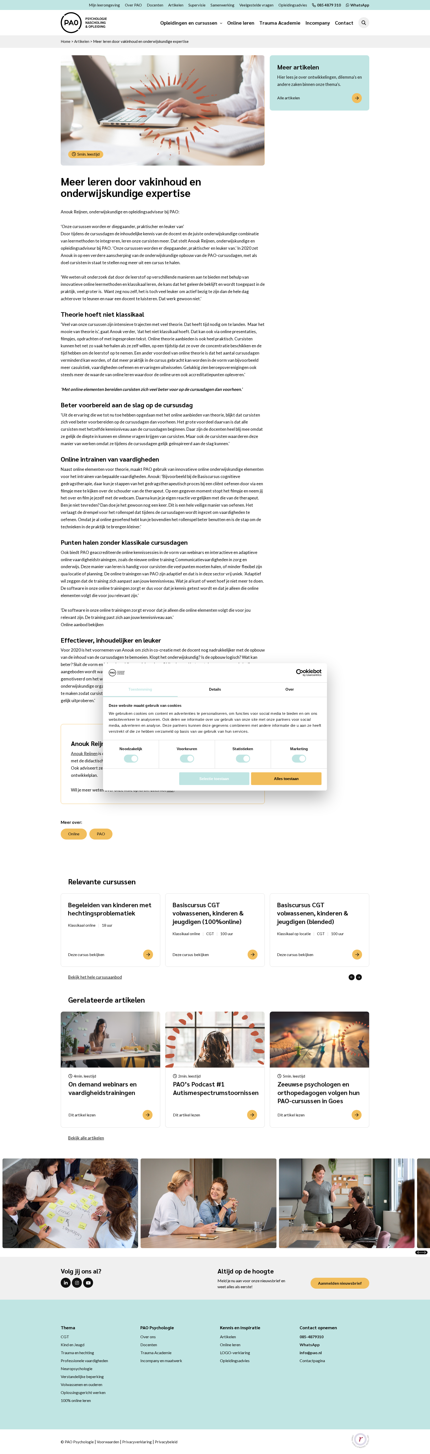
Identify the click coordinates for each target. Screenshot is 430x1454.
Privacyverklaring (137, 1442)
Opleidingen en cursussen (188, 22)
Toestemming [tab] (140, 689)
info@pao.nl (311, 1352)
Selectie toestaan (214, 779)
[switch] (187, 759)
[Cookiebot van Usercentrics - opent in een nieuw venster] (300, 672)
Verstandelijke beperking (82, 1376)
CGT (65, 1336)
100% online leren (76, 1400)
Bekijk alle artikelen (86, 1138)
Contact (344, 22)
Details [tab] (215, 689)
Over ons (148, 1336)
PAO (101, 833)
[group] (110, 930)
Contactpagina (312, 1360)
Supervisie (197, 5)
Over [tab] (289, 689)
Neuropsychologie (76, 1368)
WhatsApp (359, 5)
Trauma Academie (279, 22)
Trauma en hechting (77, 1352)
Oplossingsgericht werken (83, 1392)
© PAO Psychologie (77, 1442)
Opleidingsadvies (292, 5)
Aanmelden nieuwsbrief (340, 1283)
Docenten (155, 5)
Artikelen (175, 5)
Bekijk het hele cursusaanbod (95, 977)
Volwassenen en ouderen (81, 1384)
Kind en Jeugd (72, 1344)
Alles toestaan (286, 779)
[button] (352, 977)
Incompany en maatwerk (161, 1360)
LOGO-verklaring (235, 1352)
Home (65, 41)
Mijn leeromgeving (104, 5)
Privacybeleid (166, 1442)
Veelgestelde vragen (256, 5)
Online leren (240, 22)
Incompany (317, 22)
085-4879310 (311, 1336)
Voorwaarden (108, 1442)
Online (73, 833)
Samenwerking (222, 5)
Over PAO (133, 5)
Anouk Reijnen (84, 753)
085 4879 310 (329, 5)
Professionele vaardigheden (84, 1360)
